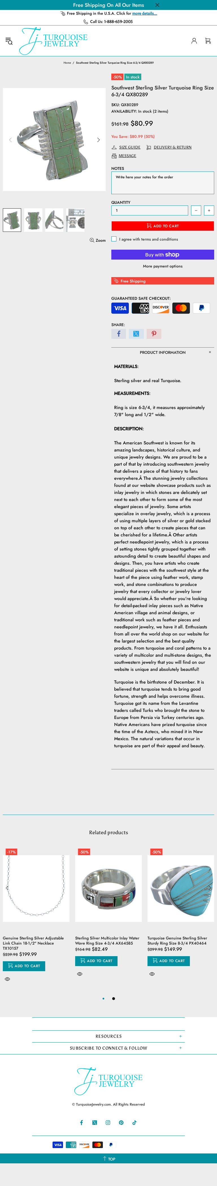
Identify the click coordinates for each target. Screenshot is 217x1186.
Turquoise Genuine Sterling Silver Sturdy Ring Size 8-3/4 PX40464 (177, 940)
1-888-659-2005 (118, 21)
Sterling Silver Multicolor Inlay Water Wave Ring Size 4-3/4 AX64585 (107, 940)
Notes (117, 168)
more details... (144, 13)
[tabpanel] (36, 920)
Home (67, 63)
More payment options (163, 266)
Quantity (120, 202)
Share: (118, 324)
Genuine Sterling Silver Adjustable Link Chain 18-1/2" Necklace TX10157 (33, 943)
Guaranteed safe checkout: (141, 298)
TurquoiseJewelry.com (53, 40)
